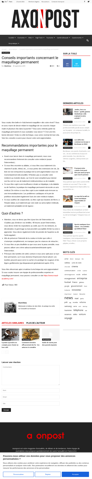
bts (82, 259)
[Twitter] (88, 1)
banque (77, 259)
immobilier (76, 290)
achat (66, 259)
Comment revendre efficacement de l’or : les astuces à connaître (30, 345)
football (67, 282)
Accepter (75, 474)
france (74, 282)
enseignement (69, 278)
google (66, 286)
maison (75, 294)
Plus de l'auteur (35, 323)
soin (80, 306)
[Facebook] (84, 1)
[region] (46, 465)
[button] (87, 40)
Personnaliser (18, 474)
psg (70, 302)
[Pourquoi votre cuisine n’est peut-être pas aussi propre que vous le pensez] (68, 170)
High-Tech (39, 38)
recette (75, 302)
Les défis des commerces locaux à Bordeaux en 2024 (82, 142)
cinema (75, 266)
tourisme (68, 310)
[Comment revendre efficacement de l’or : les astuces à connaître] (30, 334)
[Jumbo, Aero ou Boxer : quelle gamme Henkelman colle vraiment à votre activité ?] (68, 112)
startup (85, 306)
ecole (78, 275)
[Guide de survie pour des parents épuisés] (51, 334)
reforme (83, 302)
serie (75, 306)
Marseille (82, 294)
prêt (65, 302)
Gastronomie (77, 38)
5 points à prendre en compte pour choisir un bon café (10, 345)
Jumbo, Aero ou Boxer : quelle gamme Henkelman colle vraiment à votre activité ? (82, 114)
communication (69, 271)
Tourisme (49, 38)
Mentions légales (34, 2)
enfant (84, 275)
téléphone (78, 310)
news (68, 298)
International (68, 122)
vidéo (75, 314)
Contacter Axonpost (58, 2)
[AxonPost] (46, 19)
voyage (68, 318)
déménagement (69, 274)
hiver (85, 286)
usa (86, 310)
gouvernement (76, 286)
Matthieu (7, 66)
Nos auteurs (45, 2)
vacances (67, 314)
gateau (81, 282)
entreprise (82, 278)
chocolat (67, 267)
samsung (68, 306)
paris (82, 299)
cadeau (67, 263)
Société (11, 38)
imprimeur (68, 294)
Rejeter (48, 474)
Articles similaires (13, 323)
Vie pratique (13, 43)
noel (76, 298)
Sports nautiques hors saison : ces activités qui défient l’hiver (82, 227)
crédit (79, 270)
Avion (71, 259)
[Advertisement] (31, 114)
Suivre (76, 60)
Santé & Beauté (62, 38)
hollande (67, 290)
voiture (82, 314)
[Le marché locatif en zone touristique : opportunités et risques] (68, 198)
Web (30, 38)
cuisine (85, 270)
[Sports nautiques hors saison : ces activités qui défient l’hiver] (68, 226)
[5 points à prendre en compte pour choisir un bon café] (10, 334)
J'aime (67, 60)
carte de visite (76, 263)
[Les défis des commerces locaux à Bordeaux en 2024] (68, 142)
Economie (21, 38)
